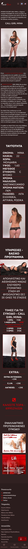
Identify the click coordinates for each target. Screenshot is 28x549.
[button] (3, 48)
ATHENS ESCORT (7, 84)
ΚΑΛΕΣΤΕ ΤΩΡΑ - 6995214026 (14, 406)
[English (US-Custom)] (25, 3)
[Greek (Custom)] (21, 3)
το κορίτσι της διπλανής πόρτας (13, 73)
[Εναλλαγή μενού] (18, 4)
